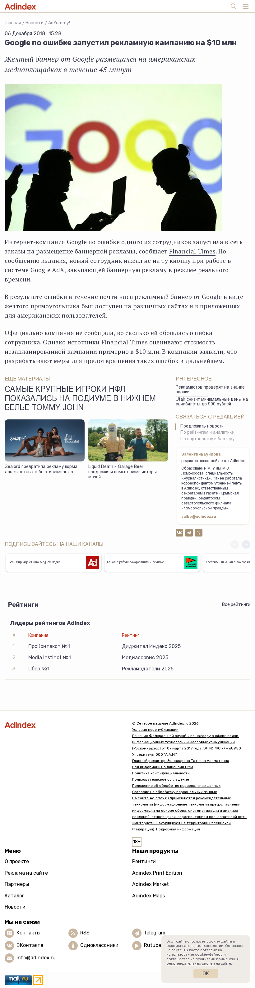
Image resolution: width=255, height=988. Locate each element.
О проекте (17, 861)
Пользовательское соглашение (160, 779)
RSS (85, 933)
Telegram (154, 933)
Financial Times (192, 251)
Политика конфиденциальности (161, 773)
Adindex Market (150, 884)
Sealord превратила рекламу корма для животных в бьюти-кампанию (41, 470)
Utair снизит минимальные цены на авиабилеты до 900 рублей (212, 402)
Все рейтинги (236, 604)
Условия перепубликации (155, 729)
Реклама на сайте (26, 873)
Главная (13, 23)
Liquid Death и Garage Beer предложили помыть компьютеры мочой (122, 472)
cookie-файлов (209, 954)
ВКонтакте (29, 945)
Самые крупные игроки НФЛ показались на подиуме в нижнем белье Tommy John (80, 399)
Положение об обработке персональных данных (176, 785)
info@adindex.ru (36, 958)
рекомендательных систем (190, 963)
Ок (205, 973)
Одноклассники (99, 945)
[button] (246, 544)
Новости (35, 23)
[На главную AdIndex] (64, 725)
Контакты (28, 933)
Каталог (14, 896)
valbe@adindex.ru (198, 517)
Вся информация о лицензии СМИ (162, 767)
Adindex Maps (148, 896)
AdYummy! (59, 23)
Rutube (152, 945)
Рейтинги (144, 861)
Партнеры (17, 884)
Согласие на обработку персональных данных (174, 792)
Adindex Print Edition (157, 873)
